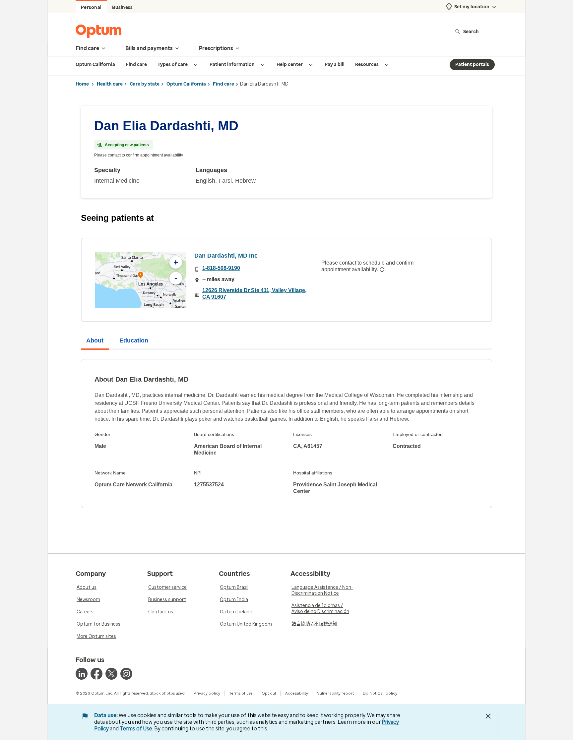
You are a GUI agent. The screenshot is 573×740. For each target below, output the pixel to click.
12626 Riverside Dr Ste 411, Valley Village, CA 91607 (254, 293)
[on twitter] (111, 674)
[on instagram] (126, 674)
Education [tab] (133, 340)
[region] (140, 280)
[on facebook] (96, 674)
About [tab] (94, 340)
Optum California (186, 84)
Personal (91, 7)
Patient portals (472, 64)
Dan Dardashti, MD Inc (226, 255)
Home (82, 84)
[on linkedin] (82, 674)
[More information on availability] (382, 269)
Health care (110, 84)
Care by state (144, 84)
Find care (223, 84)
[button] (141, 276)
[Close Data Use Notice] (488, 716)
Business (122, 7)
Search (471, 31)
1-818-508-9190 (221, 268)
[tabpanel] (286, 433)
